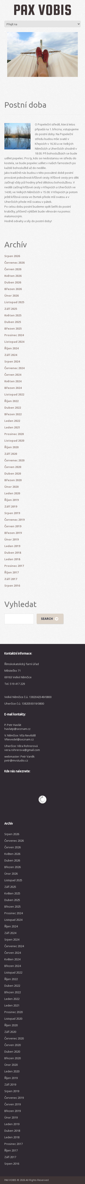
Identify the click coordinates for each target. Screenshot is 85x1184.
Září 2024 (10, 355)
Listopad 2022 (14, 394)
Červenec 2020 (14, 460)
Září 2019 (10, 506)
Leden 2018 (12, 559)
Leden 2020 (12, 493)
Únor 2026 (11, 295)
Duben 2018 (12, 553)
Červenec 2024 (14, 368)
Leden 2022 (12, 421)
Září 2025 (10, 309)
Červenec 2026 (14, 263)
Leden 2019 (12, 546)
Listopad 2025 (14, 302)
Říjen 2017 (11, 572)
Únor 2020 (11, 487)
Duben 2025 (12, 322)
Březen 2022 (13, 414)
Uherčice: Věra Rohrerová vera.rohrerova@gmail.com (22, 748)
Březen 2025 (13, 328)
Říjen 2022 (11, 401)
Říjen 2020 (11, 447)
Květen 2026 (12, 276)
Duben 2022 (12, 408)
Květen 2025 (12, 315)
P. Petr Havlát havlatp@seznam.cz (17, 727)
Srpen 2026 (12, 256)
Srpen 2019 (12, 513)
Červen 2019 (12, 526)
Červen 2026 (12, 269)
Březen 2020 (13, 480)
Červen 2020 (12, 467)
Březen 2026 (13, 289)
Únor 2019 (11, 539)
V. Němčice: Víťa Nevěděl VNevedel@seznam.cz (20, 737)
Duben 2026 (12, 282)
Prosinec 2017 (14, 566)
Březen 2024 (13, 388)
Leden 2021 (12, 427)
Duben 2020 (12, 473)
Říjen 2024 (11, 348)
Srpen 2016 (12, 585)
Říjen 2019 (11, 500)
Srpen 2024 (12, 361)
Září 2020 (10, 454)
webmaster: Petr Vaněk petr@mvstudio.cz (19, 758)
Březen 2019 (13, 533)
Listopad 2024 (14, 342)
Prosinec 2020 (14, 434)
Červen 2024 (12, 375)
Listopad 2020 (14, 440)
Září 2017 (10, 579)
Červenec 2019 (14, 520)
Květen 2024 (12, 381)
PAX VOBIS (42, 9)
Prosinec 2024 (14, 335)
